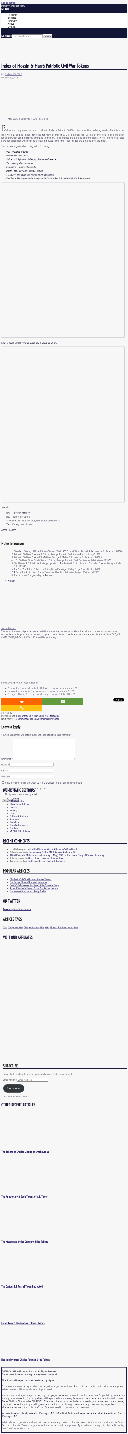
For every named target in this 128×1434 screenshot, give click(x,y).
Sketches (14, 822)
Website (5, 776)
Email (4, 770)
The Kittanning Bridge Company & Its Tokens (24, 1241)
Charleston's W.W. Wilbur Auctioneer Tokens (31, 879)
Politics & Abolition (19, 816)
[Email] (62, 701)
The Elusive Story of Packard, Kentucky (85, 855)
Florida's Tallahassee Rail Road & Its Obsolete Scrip (34, 885)
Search (6, 36)
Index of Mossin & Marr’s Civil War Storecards (38, 715)
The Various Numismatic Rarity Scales (28, 891)
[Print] (21, 701)
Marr (47, 927)
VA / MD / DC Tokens (20, 831)
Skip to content (8, 2)
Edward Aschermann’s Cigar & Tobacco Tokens (31, 691)
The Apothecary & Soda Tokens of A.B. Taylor (24, 1196)
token (70, 927)
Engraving (14, 798)
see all (36, 682)
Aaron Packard (8, 628)
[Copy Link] (21, 708)
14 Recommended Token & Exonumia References (35, 718)
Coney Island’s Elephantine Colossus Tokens (23, 1323)
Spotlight (14, 828)
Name (5, 764)
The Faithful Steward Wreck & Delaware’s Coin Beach (51, 849)
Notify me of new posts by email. (21, 794)
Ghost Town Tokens (19, 804)
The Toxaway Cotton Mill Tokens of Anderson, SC (52, 852)
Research (14, 819)
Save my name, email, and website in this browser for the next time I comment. (43, 782)
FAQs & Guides (17, 801)
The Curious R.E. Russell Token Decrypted (22, 1286)
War (76, 927)
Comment (7, 758)
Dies (26, 927)
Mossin (53, 927)
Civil (5, 927)
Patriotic (62, 927)
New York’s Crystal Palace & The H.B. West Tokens (33, 688)
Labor (12, 813)
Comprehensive (15, 927)
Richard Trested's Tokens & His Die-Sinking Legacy (34, 888)
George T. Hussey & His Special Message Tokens (32, 694)
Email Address (10, 1079)
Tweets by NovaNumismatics (17, 909)
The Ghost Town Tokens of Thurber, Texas (44, 858)
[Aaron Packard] (22, 625)
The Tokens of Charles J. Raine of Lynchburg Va (25, 1151)
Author (11, 580)
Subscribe (13, 1088)
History (13, 807)
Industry (13, 810)
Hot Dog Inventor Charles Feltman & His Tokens (25, 1359)
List (42, 927)
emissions (34, 927)
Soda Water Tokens (19, 825)
